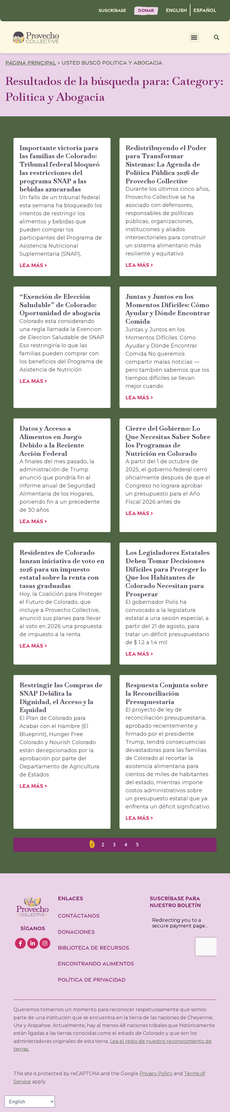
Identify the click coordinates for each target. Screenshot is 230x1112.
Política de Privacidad (91, 980)
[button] (194, 37)
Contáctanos (79, 916)
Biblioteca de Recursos (93, 948)
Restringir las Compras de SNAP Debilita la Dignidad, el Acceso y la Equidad (60, 697)
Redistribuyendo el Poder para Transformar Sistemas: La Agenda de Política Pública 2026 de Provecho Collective (166, 164)
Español (204, 10)
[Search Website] (216, 37)
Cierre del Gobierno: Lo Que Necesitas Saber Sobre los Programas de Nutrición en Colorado (168, 440)
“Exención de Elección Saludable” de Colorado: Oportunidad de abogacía (59, 304)
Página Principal (30, 63)
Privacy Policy (156, 1073)
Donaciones (76, 932)
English (176, 10)
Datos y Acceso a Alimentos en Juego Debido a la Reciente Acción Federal (51, 440)
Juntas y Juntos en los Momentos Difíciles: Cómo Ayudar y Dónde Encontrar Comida (167, 308)
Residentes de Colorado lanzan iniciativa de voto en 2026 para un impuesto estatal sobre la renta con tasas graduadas (62, 569)
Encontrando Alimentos (96, 963)
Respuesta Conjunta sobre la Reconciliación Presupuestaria (166, 693)
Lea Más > (33, 265)
